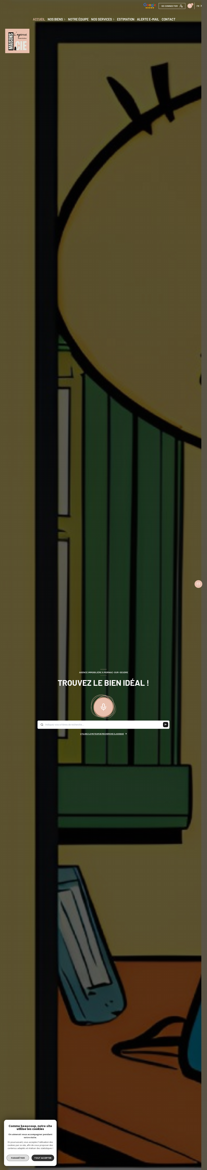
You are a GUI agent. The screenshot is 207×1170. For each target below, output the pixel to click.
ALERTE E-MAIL (148, 19)
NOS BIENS (55, 19)
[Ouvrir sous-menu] (65, 19)
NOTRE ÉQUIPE (78, 19)
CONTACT (168, 19)
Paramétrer (18, 1157)
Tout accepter (42, 1157)
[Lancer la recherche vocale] (103, 706)
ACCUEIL (39, 19)
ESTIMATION (125, 19)
